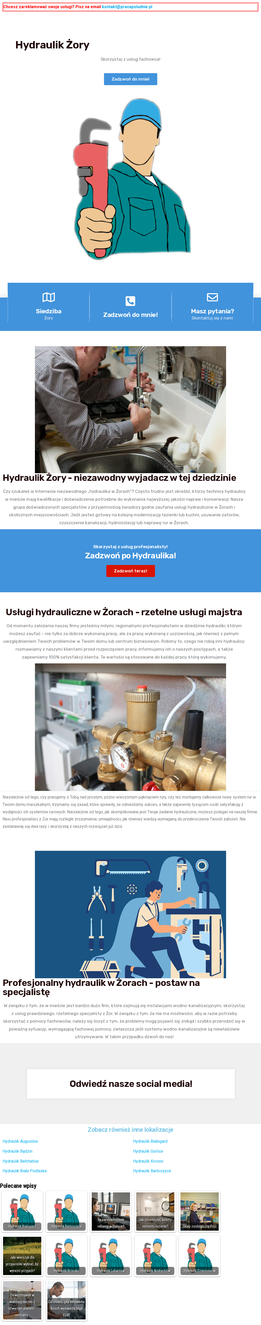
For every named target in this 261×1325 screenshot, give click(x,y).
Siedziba (48, 311)
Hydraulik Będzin (17, 1151)
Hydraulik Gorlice (148, 1151)
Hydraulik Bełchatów (21, 1161)
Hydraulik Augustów (20, 1141)
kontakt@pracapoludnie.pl (127, 6)
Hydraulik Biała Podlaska (25, 1170)
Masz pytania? (212, 311)
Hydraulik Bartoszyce (152, 1170)
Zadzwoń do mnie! (130, 314)
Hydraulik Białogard (150, 1141)
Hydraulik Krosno (148, 1161)
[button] (130, 79)
